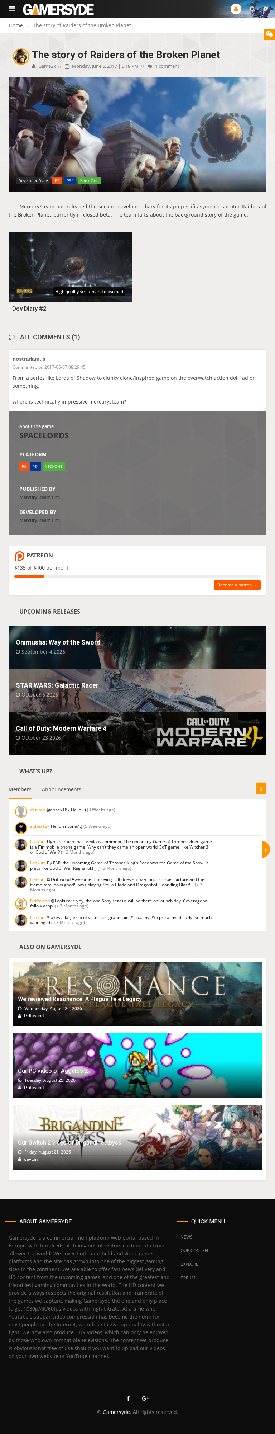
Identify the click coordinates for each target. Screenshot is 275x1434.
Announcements (61, 789)
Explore (189, 1264)
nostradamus (29, 359)
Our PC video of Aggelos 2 (53, 1070)
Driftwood (40, 901)
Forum (188, 1278)
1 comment (166, 66)
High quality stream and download (89, 291)
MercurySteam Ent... (40, 497)
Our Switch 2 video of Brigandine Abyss (69, 1142)
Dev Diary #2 (29, 308)
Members (20, 789)
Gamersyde (116, 1412)
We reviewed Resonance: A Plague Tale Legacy (80, 999)
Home (16, 25)
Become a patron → (237, 585)
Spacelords (44, 435)
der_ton (37, 810)
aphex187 (40, 826)
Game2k (46, 66)
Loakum (38, 842)
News (186, 1237)
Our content (195, 1250)
